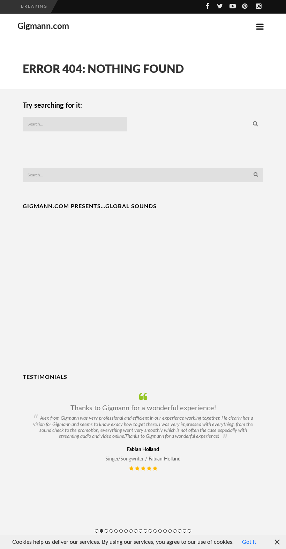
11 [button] (145, 531)
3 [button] (106, 531)
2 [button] (101, 531)
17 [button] (174, 531)
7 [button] (126, 531)
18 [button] (179, 531)
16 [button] (170, 531)
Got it (249, 542)
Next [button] (267, 468)
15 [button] (165, 531)
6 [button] (121, 531)
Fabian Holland (165, 459)
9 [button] (135, 531)
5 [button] (116, 531)
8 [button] (131, 531)
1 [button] (96, 531)
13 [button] (155, 531)
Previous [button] (27, 468)
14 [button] (160, 531)
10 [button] (140, 531)
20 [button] (189, 531)
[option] (143, 432)
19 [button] (184, 531)
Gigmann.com (43, 26)
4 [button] (111, 531)
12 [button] (150, 531)
